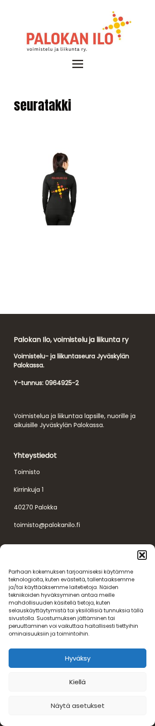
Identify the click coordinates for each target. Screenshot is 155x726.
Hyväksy (77, 658)
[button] (142, 555)
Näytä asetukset (78, 705)
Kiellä (77, 681)
